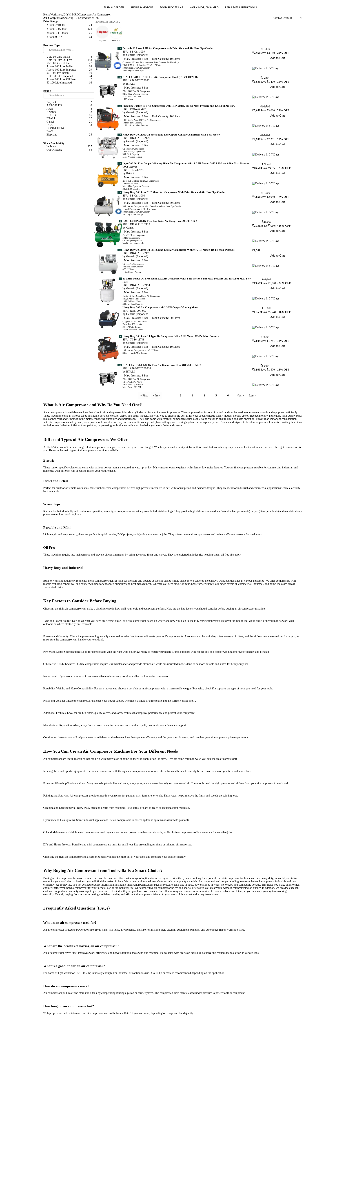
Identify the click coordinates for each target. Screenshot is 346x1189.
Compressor (85, 14)
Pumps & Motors (141, 7)
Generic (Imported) (137, 54)
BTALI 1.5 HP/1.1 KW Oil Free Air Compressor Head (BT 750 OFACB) (162, 365)
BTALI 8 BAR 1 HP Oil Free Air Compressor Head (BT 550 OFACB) (160, 77)
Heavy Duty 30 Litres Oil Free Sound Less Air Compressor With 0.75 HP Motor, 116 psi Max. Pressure (178, 250)
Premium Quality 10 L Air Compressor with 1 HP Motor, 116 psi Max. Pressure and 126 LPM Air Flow (179, 106)
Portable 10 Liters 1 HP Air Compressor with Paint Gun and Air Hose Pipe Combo (168, 48)
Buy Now (277, 63)
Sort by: (277, 17)
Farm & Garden (114, 7)
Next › (240, 395)
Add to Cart (277, 58)
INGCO (131, 173)
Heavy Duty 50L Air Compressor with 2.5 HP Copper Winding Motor (160, 307)
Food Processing (171, 7)
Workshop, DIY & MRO (204, 7)
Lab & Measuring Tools (241, 7)
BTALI (130, 83)
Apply (68, 41)
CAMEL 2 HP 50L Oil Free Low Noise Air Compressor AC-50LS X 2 (160, 221)
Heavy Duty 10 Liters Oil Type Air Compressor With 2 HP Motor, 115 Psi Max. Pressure (171, 336)
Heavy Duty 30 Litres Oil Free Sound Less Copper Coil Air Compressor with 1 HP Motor (171, 134)
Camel (130, 227)
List (270, 17)
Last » (252, 395)
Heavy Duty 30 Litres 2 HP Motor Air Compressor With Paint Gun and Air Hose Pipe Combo (174, 192)
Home (46, 14)
